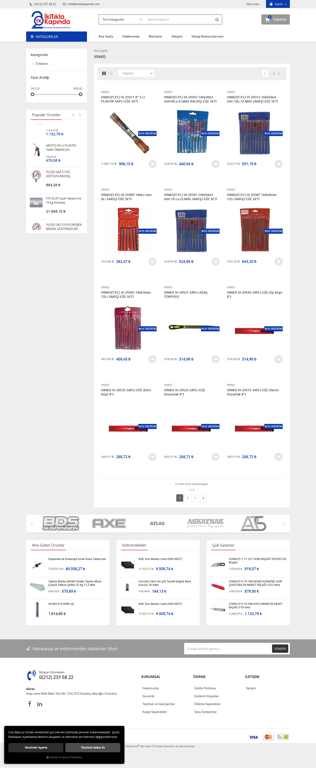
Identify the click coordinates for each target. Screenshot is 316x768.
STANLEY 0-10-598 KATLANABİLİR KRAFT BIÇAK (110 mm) (255, 605)
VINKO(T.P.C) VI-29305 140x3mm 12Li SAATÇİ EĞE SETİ (126, 294)
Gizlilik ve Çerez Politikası (66, 757)
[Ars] (206, 524)
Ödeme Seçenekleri (207, 704)
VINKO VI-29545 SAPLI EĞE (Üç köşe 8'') (254, 294)
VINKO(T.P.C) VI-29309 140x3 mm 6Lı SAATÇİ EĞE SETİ (126, 197)
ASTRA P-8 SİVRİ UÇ (61, 604)
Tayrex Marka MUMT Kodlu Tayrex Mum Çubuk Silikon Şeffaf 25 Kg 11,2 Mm (74, 583)
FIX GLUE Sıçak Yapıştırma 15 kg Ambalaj (63, 184)
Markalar (155, 36)
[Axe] (62, 524)
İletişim (177, 36)
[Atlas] (110, 524)
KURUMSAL (150, 676)
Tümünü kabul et (93, 747)
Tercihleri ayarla (36, 747)
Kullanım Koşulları (206, 696)
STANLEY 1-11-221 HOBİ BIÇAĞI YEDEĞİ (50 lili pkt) (257, 560)
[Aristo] (254, 524)
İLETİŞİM (252, 676)
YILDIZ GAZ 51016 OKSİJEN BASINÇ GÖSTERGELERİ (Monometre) (64, 210)
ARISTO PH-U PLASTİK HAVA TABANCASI (61, 131)
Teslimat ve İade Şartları (159, 704)
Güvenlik (149, 696)
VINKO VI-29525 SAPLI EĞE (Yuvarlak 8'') (184, 392)
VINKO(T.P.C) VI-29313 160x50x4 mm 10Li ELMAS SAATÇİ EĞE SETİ (252, 99)
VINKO (105, 92)
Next (80, 114)
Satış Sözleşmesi (205, 712)
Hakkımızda (130, 36)
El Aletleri (42, 64)
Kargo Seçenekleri (155, 712)
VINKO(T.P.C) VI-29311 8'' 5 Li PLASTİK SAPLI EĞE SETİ (123, 99)
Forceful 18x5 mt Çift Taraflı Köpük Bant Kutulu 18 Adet (165, 583)
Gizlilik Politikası (205, 688)
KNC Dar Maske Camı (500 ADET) (160, 559)
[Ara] (217, 19)
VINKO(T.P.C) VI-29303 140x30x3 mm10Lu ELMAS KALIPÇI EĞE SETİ (190, 99)
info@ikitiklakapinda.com (83, 4)
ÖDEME (199, 676)
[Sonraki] (279, 74)
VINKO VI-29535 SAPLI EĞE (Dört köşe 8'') (126, 392)
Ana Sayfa (106, 36)
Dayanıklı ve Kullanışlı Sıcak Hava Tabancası (77, 559)
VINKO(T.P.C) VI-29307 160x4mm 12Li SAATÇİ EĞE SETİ (251, 197)
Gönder (280, 648)
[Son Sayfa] (203, 498)
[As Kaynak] (158, 524)
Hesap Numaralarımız (207, 36)
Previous (73, 114)
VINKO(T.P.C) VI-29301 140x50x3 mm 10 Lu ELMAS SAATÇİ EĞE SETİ (190, 197)
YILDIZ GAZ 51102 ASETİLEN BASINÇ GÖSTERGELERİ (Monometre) (58, 158)
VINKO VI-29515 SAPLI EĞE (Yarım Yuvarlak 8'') (253, 392)
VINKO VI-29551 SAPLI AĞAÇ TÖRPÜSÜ (186, 294)
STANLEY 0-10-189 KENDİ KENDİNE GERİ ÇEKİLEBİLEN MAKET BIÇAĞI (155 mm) (255, 583)
